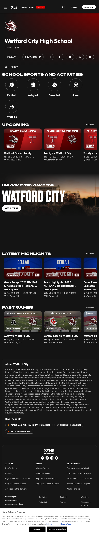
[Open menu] (5, 7)
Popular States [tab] (11, 500)
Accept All (37, 529)
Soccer (63, 502)
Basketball (43, 497)
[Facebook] (42, 458)
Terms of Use (66, 524)
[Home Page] (6, 66)
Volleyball (43, 502)
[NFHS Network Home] (14, 7)
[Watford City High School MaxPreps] (60, 57)
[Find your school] (63, 7)
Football (63, 497)
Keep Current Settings (57, 529)
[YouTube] (56, 458)
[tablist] (18, 500)
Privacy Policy (51, 524)
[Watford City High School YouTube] (90, 57)
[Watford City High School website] (50, 57)
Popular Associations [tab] (14, 504)
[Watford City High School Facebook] (70, 57)
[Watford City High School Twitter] (80, 57)
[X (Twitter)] (47, 458)
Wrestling (85, 497)
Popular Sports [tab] (11, 496)
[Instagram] (51, 458)
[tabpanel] (66, 503)
